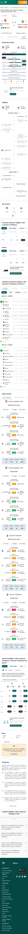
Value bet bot (5, 911)
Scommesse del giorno (7, 899)
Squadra (18, 735)
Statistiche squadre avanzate (7, 916)
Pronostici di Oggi (6, 926)
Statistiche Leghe (6, 897)
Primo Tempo (12, 228)
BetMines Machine (6, 894)
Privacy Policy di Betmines (6, 873)
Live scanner (5, 905)
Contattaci (4, 876)
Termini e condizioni (7, 870)
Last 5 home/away (19, 397)
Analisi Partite (5, 890)
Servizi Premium (5, 903)
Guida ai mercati (6, 880)
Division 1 (7, 7)
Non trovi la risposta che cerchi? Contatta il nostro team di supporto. (14, 818)
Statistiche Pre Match (13, 37)
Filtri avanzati (5, 892)
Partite (2, 7)
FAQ (3, 878)
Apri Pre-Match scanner (16, 273)
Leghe (3, 888)
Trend (23, 37)
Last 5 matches (7, 397)
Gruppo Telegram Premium (6, 920)
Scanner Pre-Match (6, 907)
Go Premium (14, 754)
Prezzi (3, 901)
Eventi (4, 735)
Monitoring (4, 909)
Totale (4, 228)
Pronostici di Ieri (6, 930)
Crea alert (13, 94)
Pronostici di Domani (7, 928)
